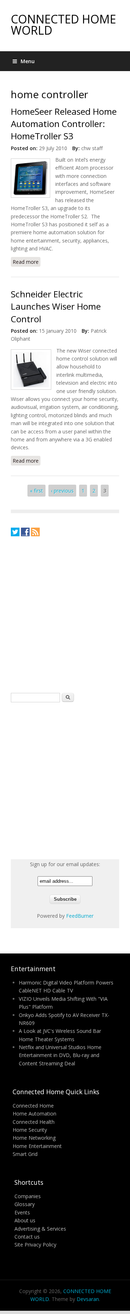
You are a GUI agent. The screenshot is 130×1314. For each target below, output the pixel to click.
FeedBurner (80, 915)
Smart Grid (25, 1154)
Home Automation (34, 1113)
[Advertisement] (65, 614)
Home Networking (34, 1137)
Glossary (24, 1204)
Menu (28, 61)
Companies (27, 1196)
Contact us (27, 1236)
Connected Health (34, 1121)
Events (22, 1212)
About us (24, 1220)
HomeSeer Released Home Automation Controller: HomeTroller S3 (64, 123)
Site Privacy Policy (35, 1244)
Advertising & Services (40, 1228)
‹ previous (62, 490)
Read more (26, 262)
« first (36, 490)
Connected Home (33, 1105)
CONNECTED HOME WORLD (63, 24)
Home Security (30, 1129)
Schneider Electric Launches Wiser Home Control (56, 306)
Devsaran (88, 1299)
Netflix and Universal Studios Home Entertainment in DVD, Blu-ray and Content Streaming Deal (60, 1055)
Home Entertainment (37, 1146)
